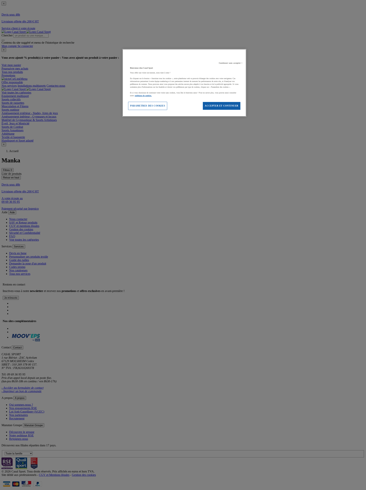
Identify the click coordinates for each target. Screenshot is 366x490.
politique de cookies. (143, 96)
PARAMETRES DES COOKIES (147, 105)
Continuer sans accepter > (231, 63)
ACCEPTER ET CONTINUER (221, 105)
